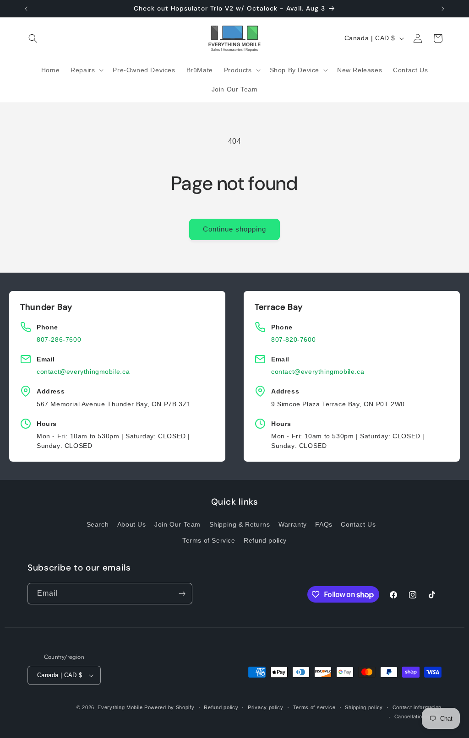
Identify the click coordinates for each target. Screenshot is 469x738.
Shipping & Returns (239, 524)
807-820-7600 (293, 339)
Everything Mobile (120, 707)
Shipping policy (364, 707)
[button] (33, 38)
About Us (131, 524)
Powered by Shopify (169, 707)
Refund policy (265, 540)
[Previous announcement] (26, 8)
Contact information (417, 707)
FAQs (323, 524)
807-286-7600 (59, 339)
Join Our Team (177, 524)
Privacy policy (266, 707)
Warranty (292, 524)
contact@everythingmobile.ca (83, 371)
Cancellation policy (418, 716)
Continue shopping (234, 229)
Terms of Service (208, 540)
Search (98, 524)
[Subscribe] (182, 593)
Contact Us (358, 524)
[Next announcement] (443, 8)
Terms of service (314, 707)
